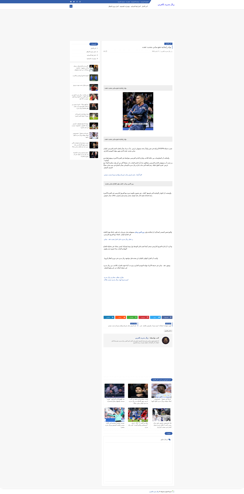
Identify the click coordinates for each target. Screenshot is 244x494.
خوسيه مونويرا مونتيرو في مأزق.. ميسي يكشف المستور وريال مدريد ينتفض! (114, 425)
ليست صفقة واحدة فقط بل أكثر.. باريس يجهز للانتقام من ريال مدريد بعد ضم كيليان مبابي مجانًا (138, 401)
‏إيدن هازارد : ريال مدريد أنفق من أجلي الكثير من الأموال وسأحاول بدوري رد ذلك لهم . (80, 96)
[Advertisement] (122, 26)
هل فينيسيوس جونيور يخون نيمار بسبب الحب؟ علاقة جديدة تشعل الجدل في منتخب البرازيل (162, 425)
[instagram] (80, 1)
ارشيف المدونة (121, 1)
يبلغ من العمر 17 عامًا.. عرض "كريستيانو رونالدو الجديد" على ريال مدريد (138, 425)
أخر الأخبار (145, 6)
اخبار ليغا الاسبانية (91, 55)
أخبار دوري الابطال (113, 6)
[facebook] (77, 1)
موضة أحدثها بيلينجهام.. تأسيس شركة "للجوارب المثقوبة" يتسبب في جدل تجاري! (80, 125)
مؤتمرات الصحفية (91, 58)
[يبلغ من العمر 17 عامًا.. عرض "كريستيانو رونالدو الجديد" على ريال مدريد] (138, 415)
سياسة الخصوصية (135, 1)
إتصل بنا (128, 1)
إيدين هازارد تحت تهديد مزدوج (81, 85)
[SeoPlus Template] (173, 491)
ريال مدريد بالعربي (166, 4)
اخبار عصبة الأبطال (91, 52)
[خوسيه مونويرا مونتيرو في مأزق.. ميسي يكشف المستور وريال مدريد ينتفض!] (114, 415)
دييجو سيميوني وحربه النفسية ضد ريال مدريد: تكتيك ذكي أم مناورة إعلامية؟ (81, 154)
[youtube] (71, 1)
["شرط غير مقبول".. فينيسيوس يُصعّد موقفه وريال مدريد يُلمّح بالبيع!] (161, 391)
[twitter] (74, 1)
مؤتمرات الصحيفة (125, 6)
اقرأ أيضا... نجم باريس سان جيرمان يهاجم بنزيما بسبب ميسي (123, 175)
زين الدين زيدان (139, 232)
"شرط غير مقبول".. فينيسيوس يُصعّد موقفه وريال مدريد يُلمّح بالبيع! (81, 135)
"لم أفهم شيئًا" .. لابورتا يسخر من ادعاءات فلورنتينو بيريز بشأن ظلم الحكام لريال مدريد (80, 106)
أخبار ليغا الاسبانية (136, 6)
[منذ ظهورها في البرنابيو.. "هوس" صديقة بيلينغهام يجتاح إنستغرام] (114, 391)
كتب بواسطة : (147, 338)
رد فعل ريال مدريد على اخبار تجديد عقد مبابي (118, 239)
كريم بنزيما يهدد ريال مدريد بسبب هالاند (116, 280)
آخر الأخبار (168, 44)
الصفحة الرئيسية (144, 1)
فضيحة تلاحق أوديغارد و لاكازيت (81, 75)
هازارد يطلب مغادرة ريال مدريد (113, 277)
